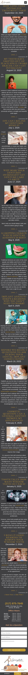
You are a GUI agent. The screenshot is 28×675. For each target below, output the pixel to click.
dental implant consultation (9, 391)
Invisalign (23, 34)
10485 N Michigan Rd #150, (14, 606)
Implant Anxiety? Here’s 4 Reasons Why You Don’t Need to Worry (14, 300)
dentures (3, 134)
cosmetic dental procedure (10, 450)
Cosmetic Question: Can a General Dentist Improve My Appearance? (14, 416)
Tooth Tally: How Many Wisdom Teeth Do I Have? (14, 481)
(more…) (14, 54)
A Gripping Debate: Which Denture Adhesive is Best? (14, 235)
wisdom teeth (20, 505)
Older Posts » (19, 594)
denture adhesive (12, 276)
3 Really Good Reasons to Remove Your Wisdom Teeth (14, 538)
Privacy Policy (23, 669)
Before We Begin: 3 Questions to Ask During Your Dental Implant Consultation (14, 354)
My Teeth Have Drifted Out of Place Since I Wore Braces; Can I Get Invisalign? (14, 63)
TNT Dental (21, 670)
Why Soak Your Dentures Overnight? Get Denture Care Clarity (14, 175)
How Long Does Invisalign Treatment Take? (14, 8)
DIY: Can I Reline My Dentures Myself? (14, 123)
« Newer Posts (8, 594)
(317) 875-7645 (14, 603)
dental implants (10, 332)
